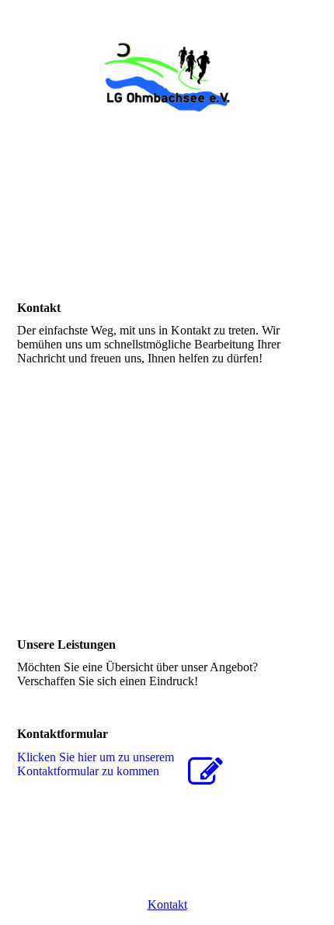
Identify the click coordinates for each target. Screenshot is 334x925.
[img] (167, 77)
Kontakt (167, 904)
